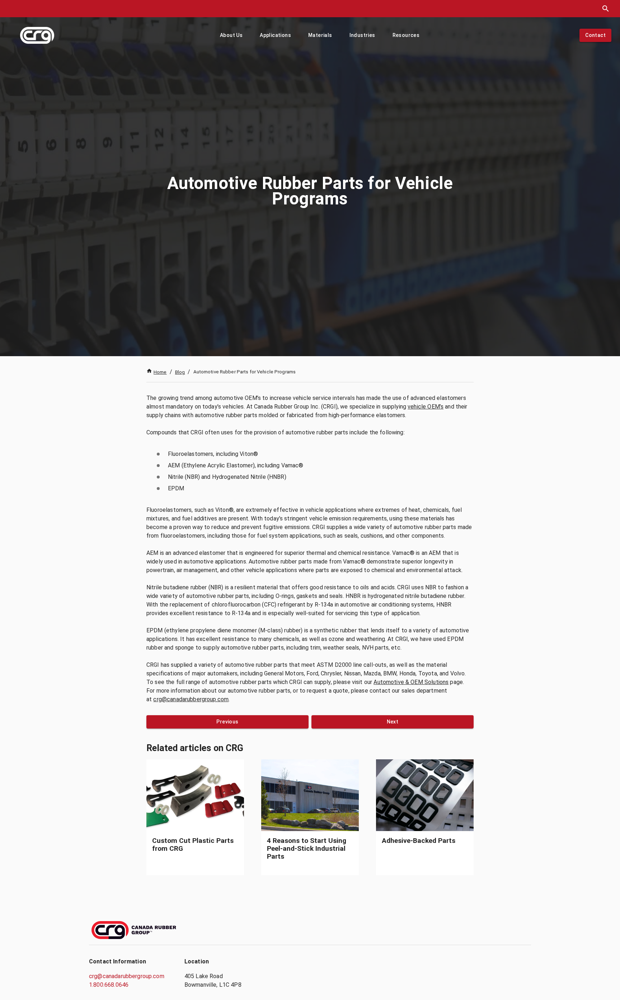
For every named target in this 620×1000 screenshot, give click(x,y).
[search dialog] (605, 8)
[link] (195, 817)
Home (160, 372)
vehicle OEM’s (425, 406)
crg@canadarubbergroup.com (191, 699)
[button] (231, 35)
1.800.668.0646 (108, 984)
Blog (180, 372)
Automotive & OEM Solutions (411, 682)
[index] (37, 35)
